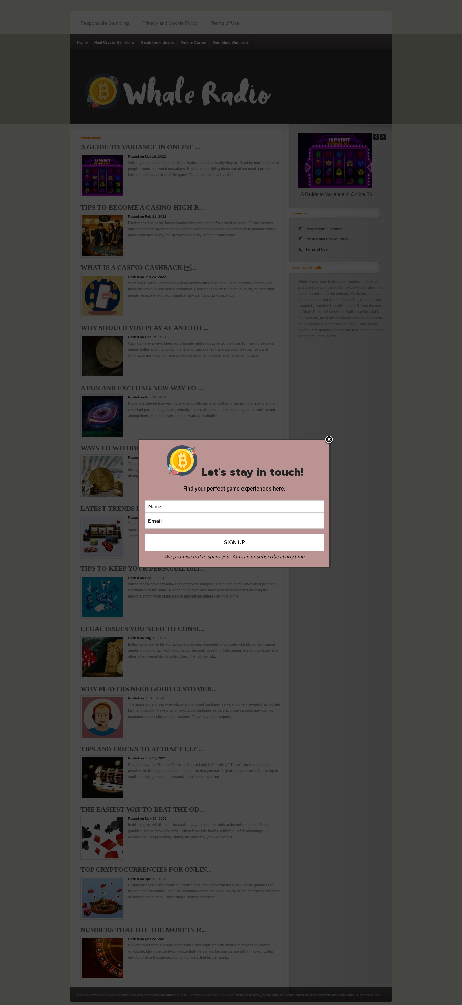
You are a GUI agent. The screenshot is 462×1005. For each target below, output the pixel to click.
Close (329, 440)
